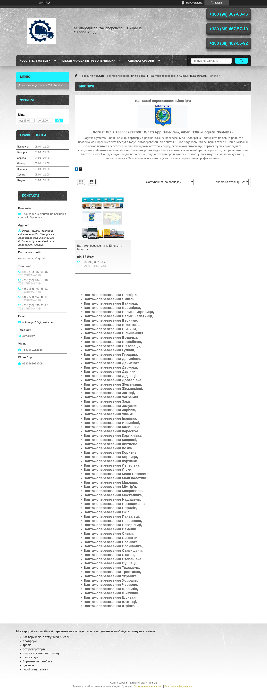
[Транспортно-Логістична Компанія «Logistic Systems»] (41, 30)
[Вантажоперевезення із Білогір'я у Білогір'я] (103, 218)
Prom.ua (152, 682)
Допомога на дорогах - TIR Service (40, 85)
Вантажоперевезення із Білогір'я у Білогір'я (100, 247)
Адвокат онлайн (141, 60)
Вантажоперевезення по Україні (127, 75)
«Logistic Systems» (35, 60)
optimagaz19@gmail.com (38, 322)
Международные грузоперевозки (89, 60)
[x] (80, 169)
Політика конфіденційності (179, 686)
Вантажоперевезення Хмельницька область (179, 75)
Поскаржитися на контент (148, 686)
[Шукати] (241, 61)
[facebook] (76, 169)
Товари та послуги (92, 75)
